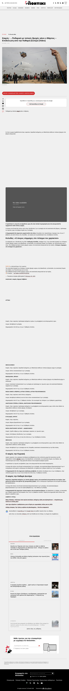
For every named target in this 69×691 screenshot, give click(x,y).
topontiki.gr (21, 511)
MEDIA (11, 553)
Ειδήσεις (24, 514)
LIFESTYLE (12, 582)
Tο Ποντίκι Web (12, 34)
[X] (55, 3)
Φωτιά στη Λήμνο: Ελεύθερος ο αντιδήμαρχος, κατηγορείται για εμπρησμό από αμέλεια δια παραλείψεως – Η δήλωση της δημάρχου (28, 595)
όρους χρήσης (26, 648)
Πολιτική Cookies (20, 680)
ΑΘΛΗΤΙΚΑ (12, 543)
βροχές (18, 459)
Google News (30, 511)
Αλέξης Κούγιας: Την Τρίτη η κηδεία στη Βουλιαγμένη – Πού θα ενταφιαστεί (27, 507)
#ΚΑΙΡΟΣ (21, 93)
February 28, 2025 (30, 276)
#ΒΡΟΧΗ (5, 93)
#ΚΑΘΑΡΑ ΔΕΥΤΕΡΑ (13, 93)
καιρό (18, 111)
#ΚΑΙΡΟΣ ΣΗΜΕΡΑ (29, 93)
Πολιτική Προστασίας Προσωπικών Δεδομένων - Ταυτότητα (44, 680)
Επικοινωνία (10, 680)
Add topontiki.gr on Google (36, 104)
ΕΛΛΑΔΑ (4, 34)
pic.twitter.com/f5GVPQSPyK (21, 273)
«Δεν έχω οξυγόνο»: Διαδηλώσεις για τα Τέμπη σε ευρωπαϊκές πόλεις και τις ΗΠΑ (29, 504)
